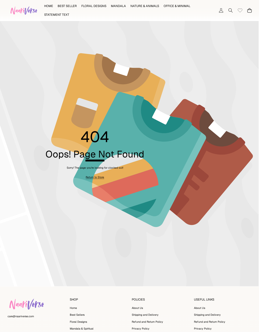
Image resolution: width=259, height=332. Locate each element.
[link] (240, 10)
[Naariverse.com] (23, 10)
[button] (230, 10)
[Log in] (221, 10)
